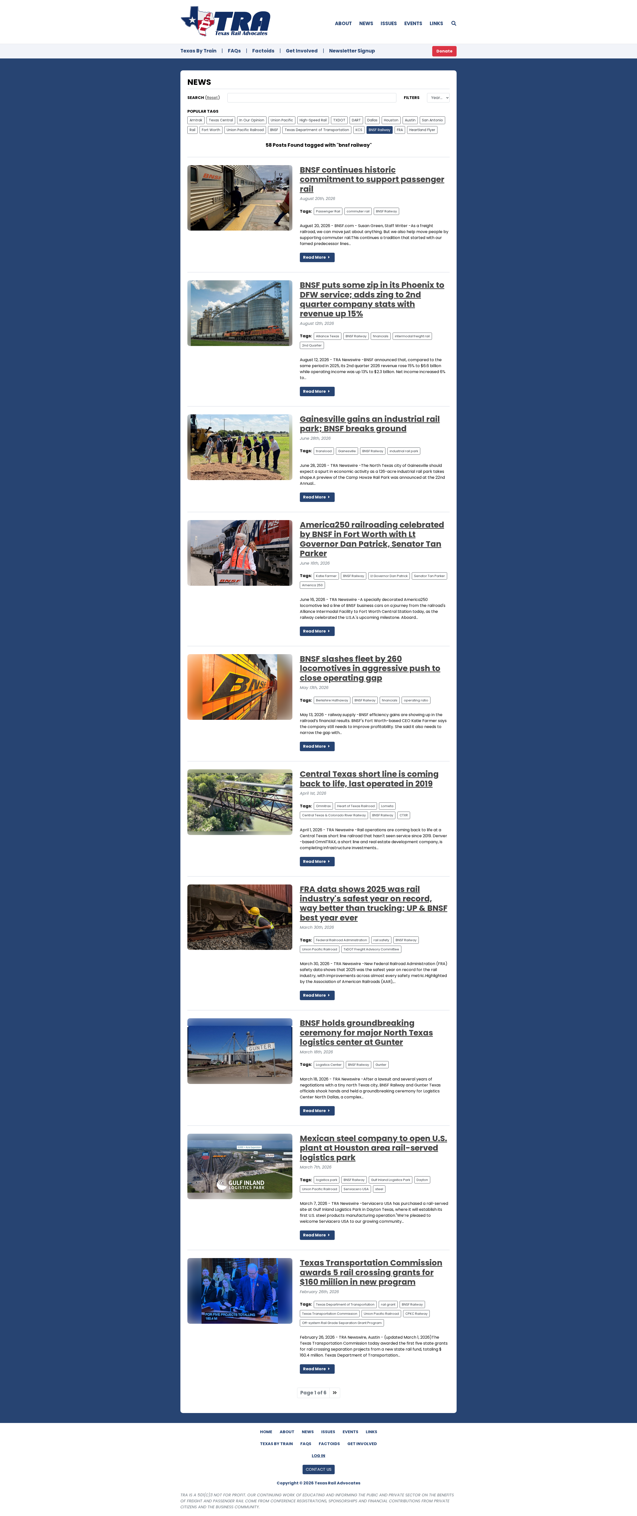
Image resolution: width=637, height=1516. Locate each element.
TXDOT (339, 120)
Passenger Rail (328, 211)
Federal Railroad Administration (341, 940)
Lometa (387, 806)
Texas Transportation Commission (329, 1314)
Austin (410, 120)
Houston (391, 120)
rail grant (388, 1304)
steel (379, 1189)
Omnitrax (323, 806)
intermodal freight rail (412, 336)
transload (324, 451)
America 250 (312, 585)
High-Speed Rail (313, 120)
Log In (318, 1456)
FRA (400, 129)
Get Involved (302, 51)
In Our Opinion (251, 120)
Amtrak (196, 120)
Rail (192, 129)
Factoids (263, 51)
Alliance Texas (327, 336)
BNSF (274, 129)
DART (356, 120)
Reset (212, 97)
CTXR (404, 815)
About (343, 23)
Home (266, 1432)
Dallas (372, 120)
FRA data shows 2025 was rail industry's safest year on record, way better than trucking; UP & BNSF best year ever (373, 903)
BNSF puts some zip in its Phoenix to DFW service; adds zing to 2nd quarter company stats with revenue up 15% (372, 299)
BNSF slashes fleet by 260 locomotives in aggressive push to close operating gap (370, 668)
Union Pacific (282, 120)
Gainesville (347, 451)
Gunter (380, 1065)
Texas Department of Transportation (317, 129)
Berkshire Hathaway (332, 700)
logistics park (326, 1180)
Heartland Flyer (422, 129)
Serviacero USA (356, 1189)
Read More (314, 257)
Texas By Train (198, 51)
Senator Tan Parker (429, 576)
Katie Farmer (326, 576)
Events (413, 23)
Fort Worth (211, 129)
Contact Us (318, 1469)
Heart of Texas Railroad (356, 806)
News (366, 23)
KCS (359, 129)
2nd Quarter (312, 345)
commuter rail (358, 211)
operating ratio (416, 700)
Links (436, 23)
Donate (444, 51)
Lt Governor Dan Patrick (389, 576)
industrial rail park (404, 451)
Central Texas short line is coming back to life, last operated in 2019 (369, 778)
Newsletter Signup (352, 51)
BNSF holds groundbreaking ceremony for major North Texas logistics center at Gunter (366, 1032)
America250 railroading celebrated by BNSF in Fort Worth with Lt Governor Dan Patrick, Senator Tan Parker (372, 539)
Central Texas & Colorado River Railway (334, 815)
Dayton (422, 1180)
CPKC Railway (416, 1314)
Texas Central (221, 120)
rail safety (381, 940)
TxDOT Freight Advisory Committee (371, 949)
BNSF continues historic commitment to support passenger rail (372, 179)
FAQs (234, 51)
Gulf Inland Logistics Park (390, 1180)
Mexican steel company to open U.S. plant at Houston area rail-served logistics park (373, 1148)
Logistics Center (329, 1065)
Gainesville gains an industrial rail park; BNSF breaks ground (370, 423)
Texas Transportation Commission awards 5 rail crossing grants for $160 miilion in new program (371, 1272)
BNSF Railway (379, 129)
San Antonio (432, 120)
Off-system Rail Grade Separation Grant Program (342, 1323)
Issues (389, 23)
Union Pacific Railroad (245, 129)
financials (380, 336)
